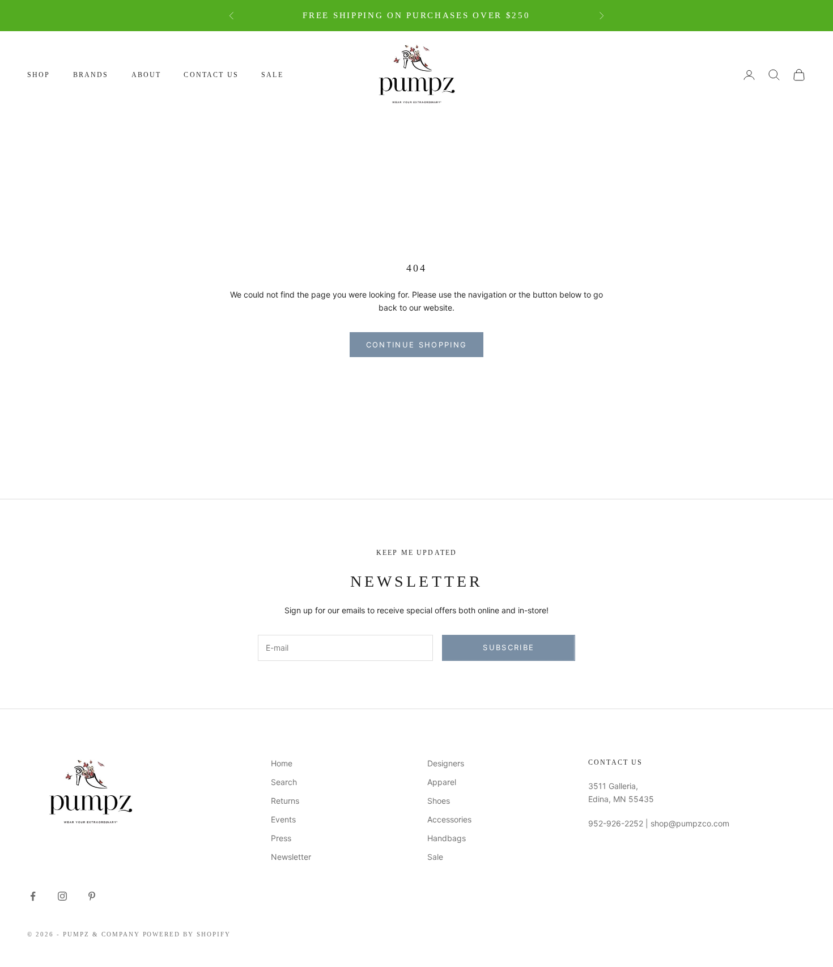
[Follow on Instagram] (62, 896)
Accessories (449, 819)
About (146, 75)
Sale (272, 75)
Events (283, 819)
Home (281, 763)
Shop (38, 75)
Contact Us (211, 75)
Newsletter (291, 857)
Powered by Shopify (187, 934)
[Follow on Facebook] (33, 896)
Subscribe (508, 647)
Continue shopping (417, 344)
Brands (91, 75)
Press (281, 838)
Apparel (441, 782)
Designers (445, 763)
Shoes (438, 800)
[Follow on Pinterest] (91, 896)
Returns (285, 800)
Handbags (446, 838)
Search (284, 782)
